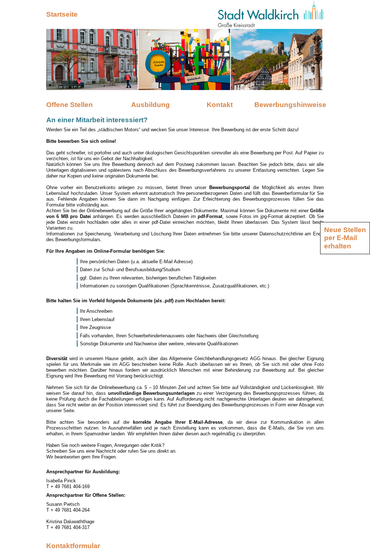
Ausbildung (150, 104)
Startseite (62, 14)
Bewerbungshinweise (289, 104)
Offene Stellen (69, 104)
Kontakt (220, 104)
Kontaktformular (73, 546)
